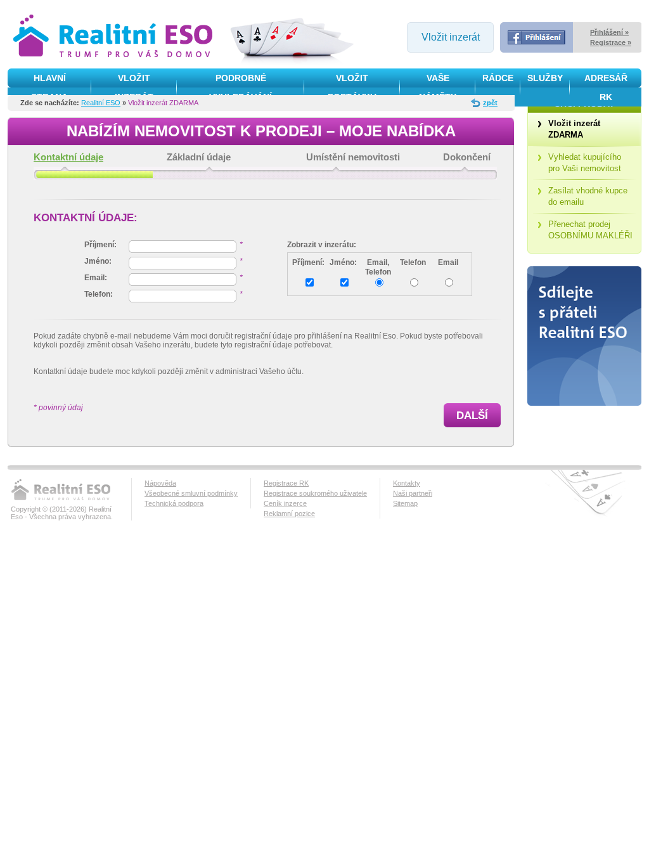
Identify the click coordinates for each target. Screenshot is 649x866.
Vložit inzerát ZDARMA (574, 129)
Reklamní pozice (289, 513)
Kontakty (406, 483)
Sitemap (405, 503)
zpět (490, 103)
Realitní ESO (100, 103)
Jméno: (343, 262)
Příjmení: (308, 262)
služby (545, 78)
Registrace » (610, 42)
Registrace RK (286, 483)
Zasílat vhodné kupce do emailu (587, 196)
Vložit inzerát (450, 37)
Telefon (413, 262)
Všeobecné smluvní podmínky (191, 493)
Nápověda (160, 483)
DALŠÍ (472, 416)
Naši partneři (412, 493)
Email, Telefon (378, 267)
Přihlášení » (609, 32)
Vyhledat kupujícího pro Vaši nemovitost (584, 162)
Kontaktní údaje (68, 157)
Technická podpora (174, 503)
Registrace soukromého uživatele (315, 493)
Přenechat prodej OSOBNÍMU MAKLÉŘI (590, 229)
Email (448, 262)
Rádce (497, 78)
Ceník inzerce (285, 503)
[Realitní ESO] (115, 37)
